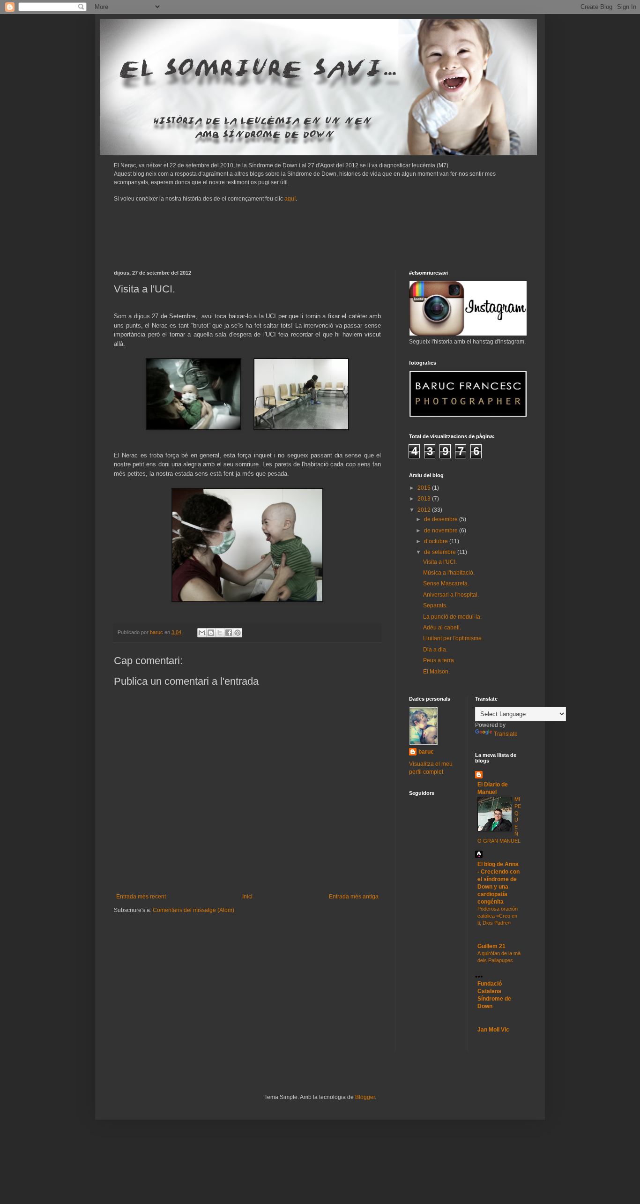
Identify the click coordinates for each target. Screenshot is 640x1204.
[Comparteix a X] (219, 632)
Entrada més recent (141, 896)
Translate (506, 734)
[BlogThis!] (211, 632)
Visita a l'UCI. (440, 562)
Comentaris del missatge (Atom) (193, 910)
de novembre (441, 530)
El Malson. (436, 671)
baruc (426, 751)
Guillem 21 (491, 946)
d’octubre (436, 541)
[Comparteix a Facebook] (228, 632)
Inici (247, 896)
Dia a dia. (435, 649)
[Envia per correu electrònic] (202, 632)
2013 (424, 498)
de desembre (441, 519)
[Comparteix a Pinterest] (237, 632)
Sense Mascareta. (446, 583)
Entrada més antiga (354, 896)
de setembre (440, 552)
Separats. (435, 605)
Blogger (365, 1097)
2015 (424, 488)
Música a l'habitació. (449, 572)
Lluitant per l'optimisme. (453, 638)
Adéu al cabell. (442, 627)
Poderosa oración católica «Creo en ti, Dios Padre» (497, 916)
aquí (290, 198)
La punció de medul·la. (452, 616)
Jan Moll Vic (493, 1029)
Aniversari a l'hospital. (451, 594)
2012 (424, 510)
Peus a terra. (439, 660)
